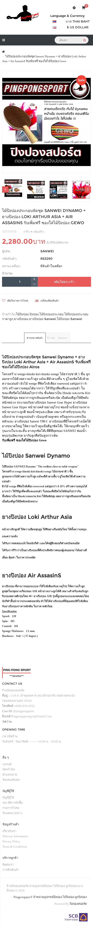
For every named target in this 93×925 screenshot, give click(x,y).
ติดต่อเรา (62, 337)
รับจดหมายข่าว (12, 813)
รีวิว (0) (50, 337)
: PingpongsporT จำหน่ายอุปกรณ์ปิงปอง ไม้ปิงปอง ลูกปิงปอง (48, 897)
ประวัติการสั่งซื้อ (12, 802)
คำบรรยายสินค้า (35, 337)
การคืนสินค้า (10, 869)
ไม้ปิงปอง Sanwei (69, 319)
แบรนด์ (7, 764)
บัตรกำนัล (8, 769)
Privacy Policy (11, 841)
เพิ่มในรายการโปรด (17, 300)
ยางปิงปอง (21, 319)
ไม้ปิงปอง (22, 314)
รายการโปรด (10, 808)
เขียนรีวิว (38, 231)
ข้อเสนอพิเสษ (11, 779)
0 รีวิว (26, 231)
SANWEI (47, 251)
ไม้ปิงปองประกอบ (51, 314)
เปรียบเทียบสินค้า (49, 300)
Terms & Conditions (14, 846)
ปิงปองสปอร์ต (78, 903)
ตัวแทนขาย (9, 774)
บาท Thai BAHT (78, 21)
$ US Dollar (77, 27)
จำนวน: (7, 273)
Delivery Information (15, 836)
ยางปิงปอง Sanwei (42, 319)
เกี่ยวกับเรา (9, 831)
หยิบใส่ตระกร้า (64, 282)
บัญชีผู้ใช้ (8, 797)
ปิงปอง (34, 314)
